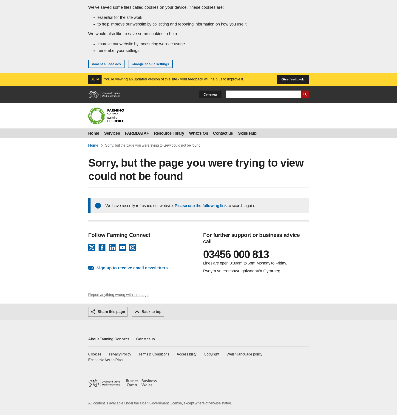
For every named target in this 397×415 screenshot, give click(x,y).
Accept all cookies (106, 64)
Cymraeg (210, 94)
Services (112, 133)
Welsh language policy (244, 354)
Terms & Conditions (154, 354)
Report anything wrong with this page (118, 295)
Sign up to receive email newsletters (132, 268)
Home (93, 133)
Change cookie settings (150, 64)
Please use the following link (201, 205)
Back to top (152, 312)
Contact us (223, 133)
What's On (198, 133)
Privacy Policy (120, 354)
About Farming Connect (108, 339)
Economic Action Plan (105, 360)
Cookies (94, 354)
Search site (305, 94)
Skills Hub (247, 133)
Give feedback (292, 79)
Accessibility (186, 354)
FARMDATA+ (137, 133)
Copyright (211, 354)
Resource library (169, 133)
